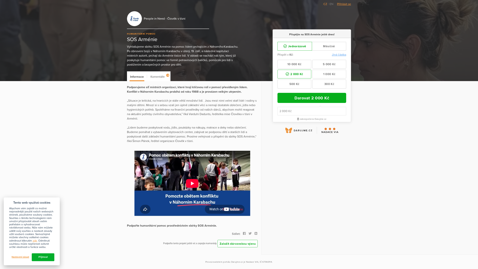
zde (35, 240)
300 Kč (329, 84)
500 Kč (294, 84)
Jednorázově (296, 46)
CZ (325, 4)
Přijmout (43, 257)
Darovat (311, 98)
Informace (137, 77)
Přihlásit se (344, 4)
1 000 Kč (329, 74)
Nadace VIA (252, 262)
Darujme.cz (237, 262)
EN (331, 4)
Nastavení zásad (20, 257)
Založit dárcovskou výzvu (238, 244)
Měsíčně (329, 46)
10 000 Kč (294, 64)
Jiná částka (339, 55)
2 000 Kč (296, 74)
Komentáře (159, 76)
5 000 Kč (329, 64)
